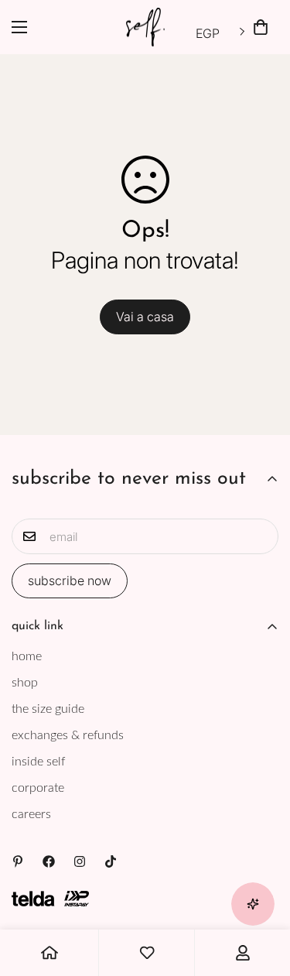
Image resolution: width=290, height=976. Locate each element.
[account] (243, 953)
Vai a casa (145, 316)
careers (31, 814)
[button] (260, 27)
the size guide (48, 709)
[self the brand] (145, 27)
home (27, 656)
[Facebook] (49, 861)
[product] (49, 952)
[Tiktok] (110, 861)
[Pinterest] (18, 861)
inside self (38, 761)
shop (25, 682)
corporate (38, 788)
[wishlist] (147, 953)
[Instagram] (79, 861)
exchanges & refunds (68, 735)
